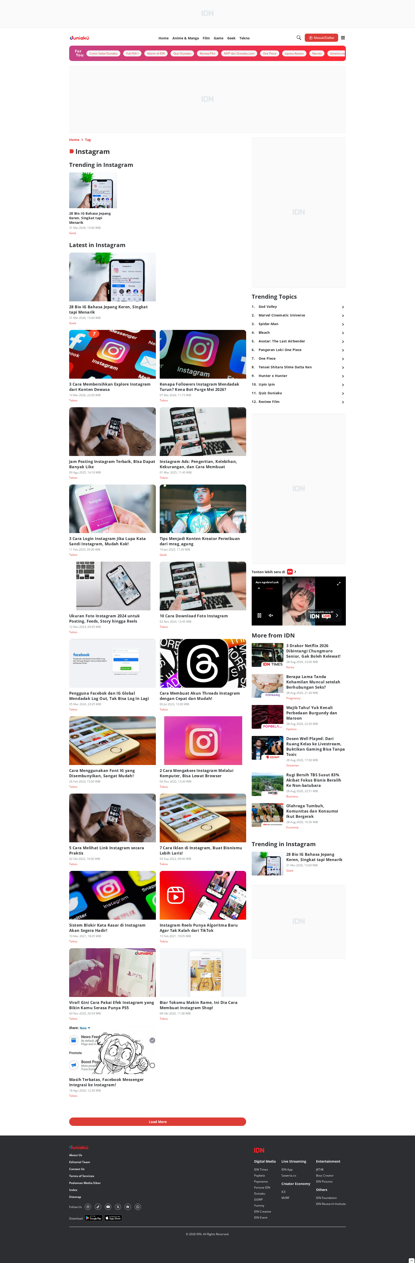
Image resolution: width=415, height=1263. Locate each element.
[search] (299, 38)
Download (76, 1218)
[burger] (343, 37)
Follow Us (75, 1207)
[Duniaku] (79, 38)
